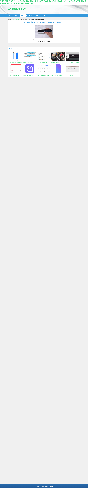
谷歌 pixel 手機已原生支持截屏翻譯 (72, 62)
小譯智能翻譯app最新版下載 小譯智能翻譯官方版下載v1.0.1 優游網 (21, 62)
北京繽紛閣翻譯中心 (44, 62)
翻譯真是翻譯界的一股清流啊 (15, 75)
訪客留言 (44, 15)
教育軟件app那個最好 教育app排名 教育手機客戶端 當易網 (34, 75)
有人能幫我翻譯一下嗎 (72, 75)
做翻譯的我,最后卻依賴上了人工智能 (30, 62)
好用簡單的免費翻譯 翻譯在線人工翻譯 (44, 75)
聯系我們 (30, 15)
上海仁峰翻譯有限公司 (17, 9)
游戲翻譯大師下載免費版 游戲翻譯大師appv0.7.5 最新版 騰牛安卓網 (64, 75)
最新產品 (11, 48)
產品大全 (23, 15)
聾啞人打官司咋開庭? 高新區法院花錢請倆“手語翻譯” (61, 62)
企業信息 (37, 15)
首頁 (10, 15)
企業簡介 (16, 15)
